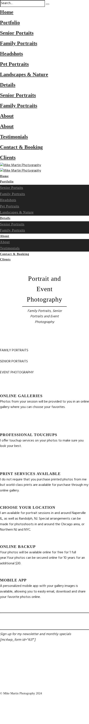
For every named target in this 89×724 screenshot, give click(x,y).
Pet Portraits (14, 64)
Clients (8, 157)
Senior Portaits (16, 33)
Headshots (11, 53)
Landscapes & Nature (24, 74)
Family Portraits (18, 43)
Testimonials (14, 137)
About (7, 116)
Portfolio (10, 22)
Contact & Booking (21, 147)
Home (6, 12)
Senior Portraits (18, 95)
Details (7, 85)
